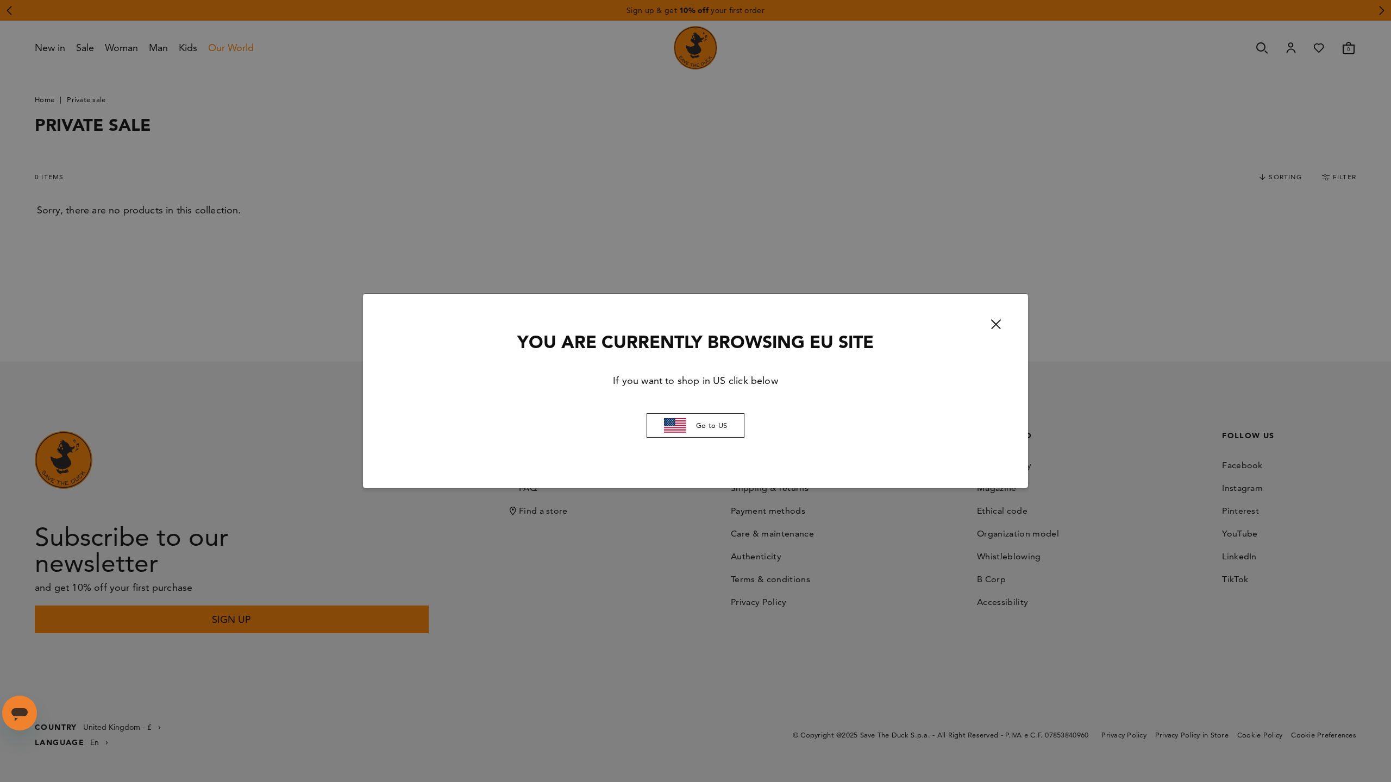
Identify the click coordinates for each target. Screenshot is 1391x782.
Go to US (711, 425)
